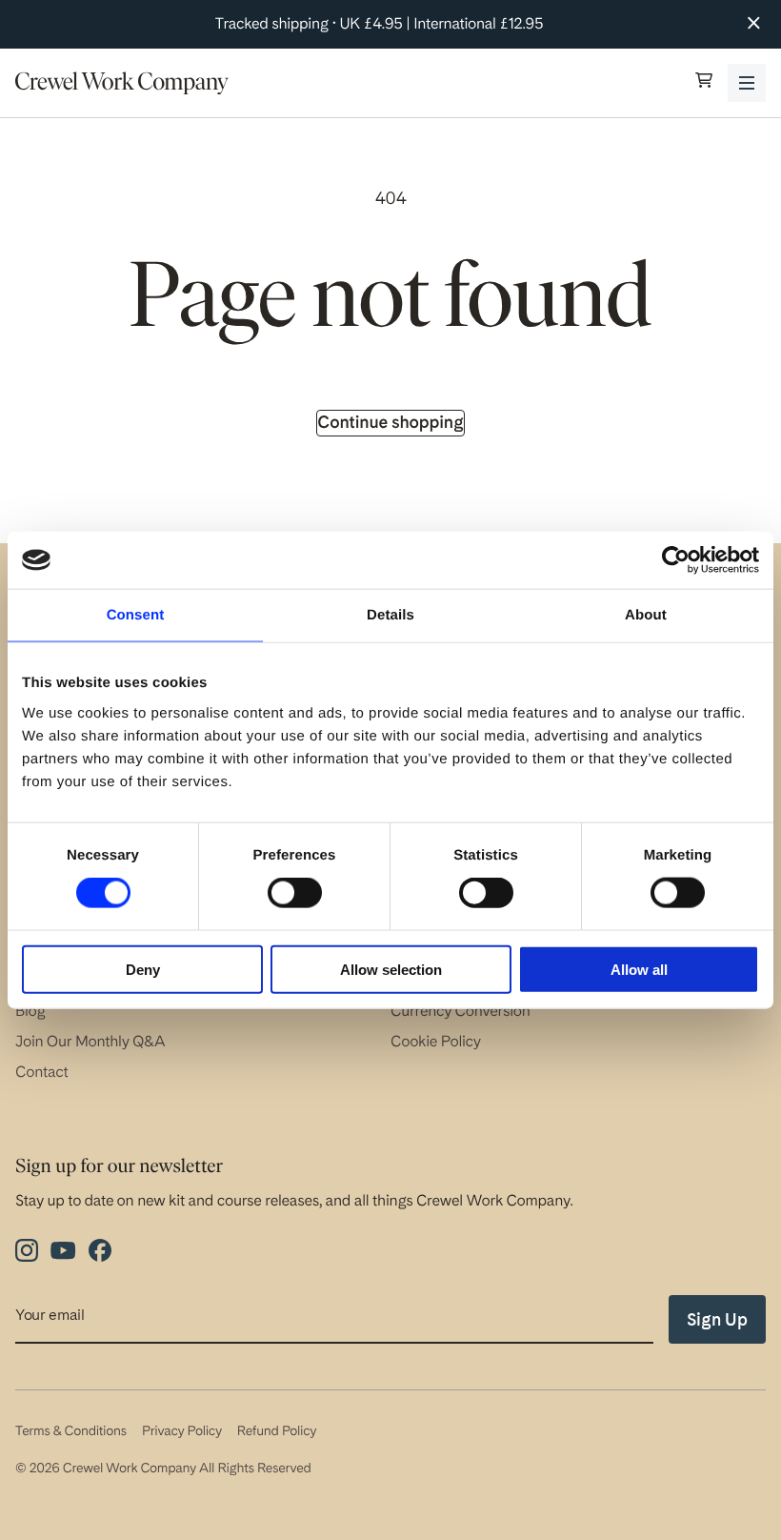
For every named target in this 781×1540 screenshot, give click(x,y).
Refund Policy (276, 1431)
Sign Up (717, 1319)
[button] (703, 82)
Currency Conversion (460, 1011)
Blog (30, 1011)
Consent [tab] (136, 615)
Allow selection (391, 969)
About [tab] (646, 615)
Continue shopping (390, 423)
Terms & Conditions (71, 1431)
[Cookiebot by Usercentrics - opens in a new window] (675, 560)
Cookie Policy (435, 1041)
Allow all (639, 969)
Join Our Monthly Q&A (90, 1041)
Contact (42, 1072)
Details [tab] (390, 615)
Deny (143, 969)
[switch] (295, 893)
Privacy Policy (182, 1431)
